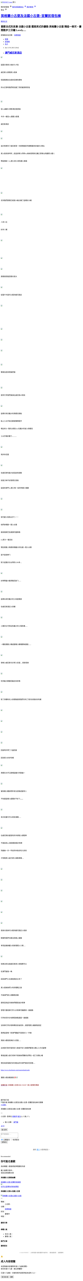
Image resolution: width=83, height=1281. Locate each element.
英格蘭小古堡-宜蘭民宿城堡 (11, 1182)
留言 (19, 1116)
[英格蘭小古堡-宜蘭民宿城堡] (1, 1184)
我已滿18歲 (5, 1277)
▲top (2, 1126)
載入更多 (4, 1129)
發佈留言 (4, 1142)
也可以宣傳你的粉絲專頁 (10, 1186)
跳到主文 (4, 21)
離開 (11, 1277)
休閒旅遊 (17, 35)
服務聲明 (60, 1252)
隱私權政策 (53, 1252)
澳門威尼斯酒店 (13, 52)
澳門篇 (15, 1122)
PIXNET (26, 1252)
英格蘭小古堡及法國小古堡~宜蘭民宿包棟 (31, 16)
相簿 (6, 39)
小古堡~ (4, 1105)
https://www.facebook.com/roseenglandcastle (15, 1070)
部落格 (7, 42)
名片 (6, 44)
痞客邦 (14, 1116)
